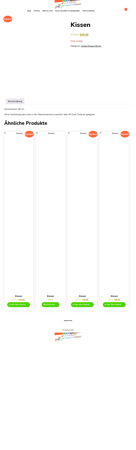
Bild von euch (47, 11)
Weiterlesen (49, 304)
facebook (97, 10)
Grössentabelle (89, 11)
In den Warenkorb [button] (17, 304)
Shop (29, 11)
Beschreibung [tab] (15, 101)
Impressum (68, 321)
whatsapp (100, 10)
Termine (37, 11)
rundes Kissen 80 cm (91, 46)
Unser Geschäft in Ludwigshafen (67, 11)
